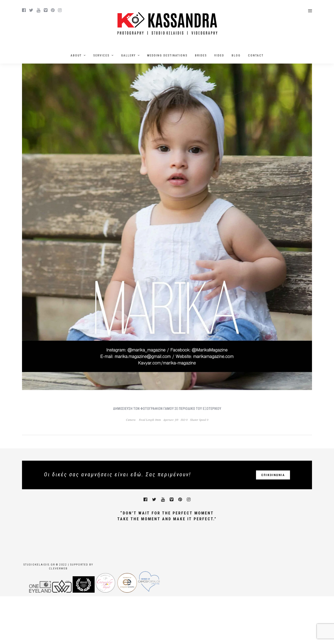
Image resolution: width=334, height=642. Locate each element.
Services (101, 55)
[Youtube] (38, 10)
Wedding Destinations (167, 55)
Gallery (128, 55)
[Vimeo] (45, 10)
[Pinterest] (53, 10)
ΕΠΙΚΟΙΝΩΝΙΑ (273, 475)
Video (219, 55)
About (76, 55)
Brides (201, 55)
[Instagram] (60, 10)
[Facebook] (145, 499)
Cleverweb (58, 568)
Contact (256, 55)
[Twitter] (154, 499)
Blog (236, 55)
